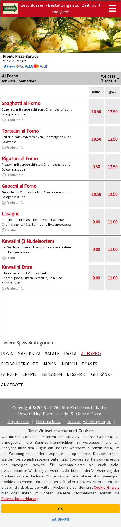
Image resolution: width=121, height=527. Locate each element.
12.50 (113, 111)
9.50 (96, 166)
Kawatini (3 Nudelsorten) (28, 241)
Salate (52, 353)
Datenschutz (48, 421)
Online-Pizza (88, 413)
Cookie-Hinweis (107, 487)
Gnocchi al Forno (19, 186)
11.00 (113, 222)
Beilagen (52, 374)
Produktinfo (14, 120)
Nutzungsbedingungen (89, 421)
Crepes (30, 374)
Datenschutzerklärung (20, 498)
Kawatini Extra (17, 267)
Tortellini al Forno (20, 130)
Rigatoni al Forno (20, 158)
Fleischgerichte (19, 364)
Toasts (89, 364)
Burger (9, 374)
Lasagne (10, 213)
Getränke (102, 374)
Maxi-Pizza (29, 353)
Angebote (12, 384)
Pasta (70, 353)
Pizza (7, 353)
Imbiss (49, 364)
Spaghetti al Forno (21, 103)
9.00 (96, 222)
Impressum (19, 421)
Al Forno (91, 353)
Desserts (77, 374)
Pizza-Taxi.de (55, 413)
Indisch (68, 364)
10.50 (96, 111)
